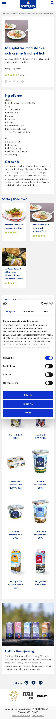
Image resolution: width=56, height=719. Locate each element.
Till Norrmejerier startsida (28, 4)
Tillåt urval (28, 404)
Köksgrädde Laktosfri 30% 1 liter (15, 584)
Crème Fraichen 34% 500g (40, 485)
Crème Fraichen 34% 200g (15, 535)
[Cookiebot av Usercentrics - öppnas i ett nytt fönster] (41, 304)
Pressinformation (21, 716)
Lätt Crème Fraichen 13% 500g (40, 535)
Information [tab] (28, 311)
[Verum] (42, 696)
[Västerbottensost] (13, 696)
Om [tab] (46, 311)
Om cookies (38, 716)
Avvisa (28, 413)
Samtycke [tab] (10, 311)
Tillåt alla (28, 395)
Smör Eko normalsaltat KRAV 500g (16, 485)
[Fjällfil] (28, 696)
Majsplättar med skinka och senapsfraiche (41, 228)
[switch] (49, 366)
